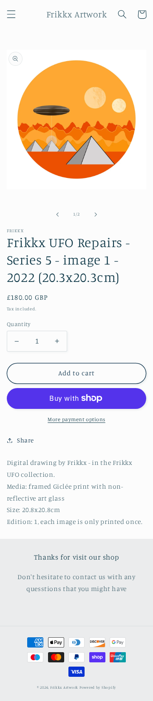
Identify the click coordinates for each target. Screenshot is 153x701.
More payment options (76, 419)
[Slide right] (95, 214)
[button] (11, 14)
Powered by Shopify (97, 687)
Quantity (18, 324)
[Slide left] (57, 214)
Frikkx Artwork (64, 687)
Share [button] (25, 440)
